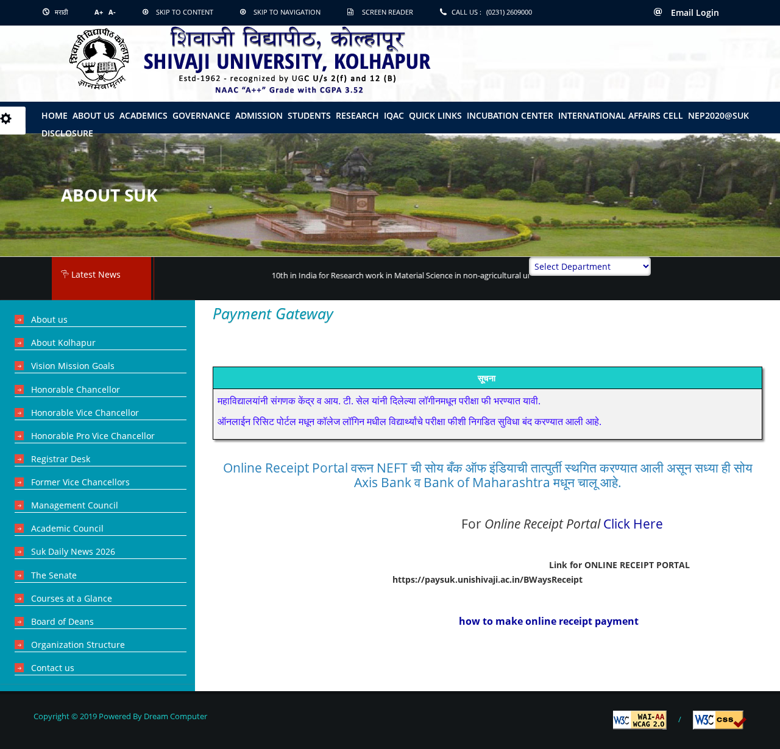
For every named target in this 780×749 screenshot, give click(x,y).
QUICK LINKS (435, 115)
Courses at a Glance (71, 598)
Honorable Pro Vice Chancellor (93, 435)
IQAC (394, 115)
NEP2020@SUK (718, 115)
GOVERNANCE (201, 115)
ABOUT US (94, 115)
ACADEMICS (143, 115)
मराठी (60, 11)
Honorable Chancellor (75, 389)
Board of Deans (62, 621)
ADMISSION (259, 115)
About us (49, 319)
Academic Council (67, 528)
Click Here (633, 523)
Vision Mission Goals (73, 365)
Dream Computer (174, 716)
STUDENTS (309, 115)
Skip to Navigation (287, 11)
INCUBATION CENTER (510, 115)
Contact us (52, 667)
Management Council (74, 505)
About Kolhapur (63, 342)
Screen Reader (387, 11)
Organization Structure (78, 644)
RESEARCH (357, 115)
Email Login (693, 12)
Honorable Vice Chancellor (85, 412)
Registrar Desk (60, 459)
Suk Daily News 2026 (73, 551)
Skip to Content (184, 11)
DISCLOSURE (67, 133)
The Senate (54, 575)
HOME (54, 115)
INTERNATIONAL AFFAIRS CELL (620, 115)
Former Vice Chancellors (80, 482)
